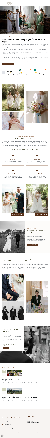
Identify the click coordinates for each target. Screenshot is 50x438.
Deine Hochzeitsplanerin (30, 419)
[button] (47, 74)
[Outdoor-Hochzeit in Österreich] (14, 373)
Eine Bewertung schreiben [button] (11, 76)
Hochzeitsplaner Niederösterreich (32, 422)
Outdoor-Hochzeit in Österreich (12, 379)
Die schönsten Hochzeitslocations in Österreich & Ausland (20, 397)
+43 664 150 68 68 (7, 422)
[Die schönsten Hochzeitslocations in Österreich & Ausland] (14, 391)
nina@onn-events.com (7, 424)
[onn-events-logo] (10, 1)
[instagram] (12, 428)
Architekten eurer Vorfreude (23, 50)
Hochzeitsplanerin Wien (30, 421)
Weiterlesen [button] (21, 78)
